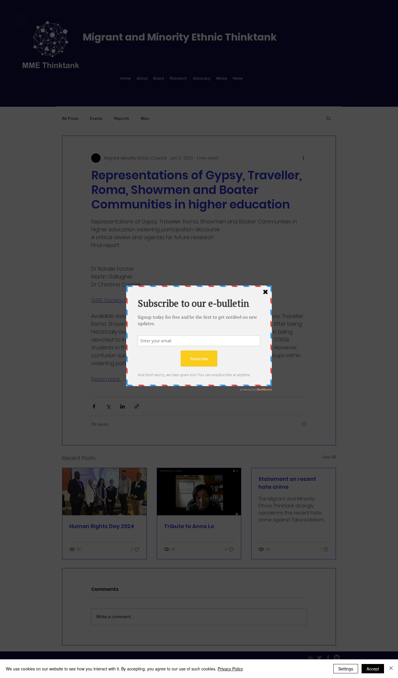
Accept (373, 669)
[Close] (391, 668)
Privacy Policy (230, 669)
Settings (345, 669)
